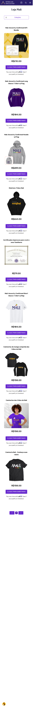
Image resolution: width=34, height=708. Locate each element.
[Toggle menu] (30, 2)
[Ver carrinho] (21, 2)
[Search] (25, 2)
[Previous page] (11, 513)
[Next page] (20, 513)
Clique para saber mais (16, 67)
